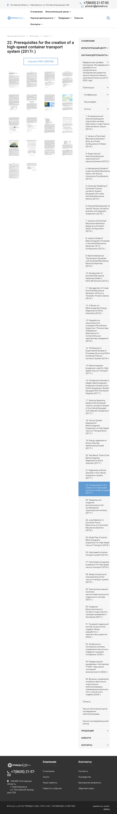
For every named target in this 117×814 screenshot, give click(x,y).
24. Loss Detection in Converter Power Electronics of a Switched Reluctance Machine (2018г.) (97, 525)
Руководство (84, 777)
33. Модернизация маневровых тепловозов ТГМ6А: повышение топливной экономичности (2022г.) (97, 666)
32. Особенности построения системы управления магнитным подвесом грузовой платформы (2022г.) (97, 649)
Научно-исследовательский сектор (95, 722)
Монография (90, 102)
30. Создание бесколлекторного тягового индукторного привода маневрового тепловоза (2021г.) (96, 611)
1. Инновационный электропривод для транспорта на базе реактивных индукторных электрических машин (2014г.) (98, 122)
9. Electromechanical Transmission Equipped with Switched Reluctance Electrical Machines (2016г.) (97, 261)
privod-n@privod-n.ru (96, 6)
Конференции (90, 95)
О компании (36, 11)
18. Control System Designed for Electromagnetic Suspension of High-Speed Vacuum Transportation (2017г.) (97, 426)
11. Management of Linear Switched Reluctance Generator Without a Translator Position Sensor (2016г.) (97, 293)
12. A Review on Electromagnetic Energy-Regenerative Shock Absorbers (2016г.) (96, 309)
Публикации (34, 36)
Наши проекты (50, 782)
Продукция (63, 18)
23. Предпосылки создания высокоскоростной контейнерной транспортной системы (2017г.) (96, 506)
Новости (78, 18)
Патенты (87, 701)
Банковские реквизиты (89, 782)
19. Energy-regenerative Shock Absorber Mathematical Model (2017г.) (96, 444)
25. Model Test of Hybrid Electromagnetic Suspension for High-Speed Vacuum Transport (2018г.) (98, 541)
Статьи (46, 36)
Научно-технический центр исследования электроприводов (95, 711)
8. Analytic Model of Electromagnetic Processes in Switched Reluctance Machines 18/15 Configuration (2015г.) (98, 243)
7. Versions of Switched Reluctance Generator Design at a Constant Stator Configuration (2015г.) (96, 226)
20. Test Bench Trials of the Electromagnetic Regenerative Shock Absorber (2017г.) (97, 459)
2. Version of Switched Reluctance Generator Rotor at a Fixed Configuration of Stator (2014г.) (96, 141)
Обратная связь (86, 788)
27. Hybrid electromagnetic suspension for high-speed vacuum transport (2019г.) (97, 564)
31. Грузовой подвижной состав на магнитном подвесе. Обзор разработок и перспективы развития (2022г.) (97, 630)
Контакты (35, 24)
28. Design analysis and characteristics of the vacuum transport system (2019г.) (97, 578)
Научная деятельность (41, 18)
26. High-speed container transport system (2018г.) (97, 553)
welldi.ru (106, 809)
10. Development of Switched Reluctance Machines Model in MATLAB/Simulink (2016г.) (97, 277)
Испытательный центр (57, 11)
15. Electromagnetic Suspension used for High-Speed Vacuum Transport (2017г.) (97, 369)
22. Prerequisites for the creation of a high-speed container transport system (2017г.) (98, 489)
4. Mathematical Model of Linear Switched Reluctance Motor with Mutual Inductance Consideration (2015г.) (98, 173)
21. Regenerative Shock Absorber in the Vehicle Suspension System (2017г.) (96, 474)
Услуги (46, 777)
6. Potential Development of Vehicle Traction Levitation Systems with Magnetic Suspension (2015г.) (98, 210)
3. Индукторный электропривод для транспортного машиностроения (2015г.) (97, 157)
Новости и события (52, 788)
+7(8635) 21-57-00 (96, 3)
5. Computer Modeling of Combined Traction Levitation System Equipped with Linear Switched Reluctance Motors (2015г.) (96, 192)
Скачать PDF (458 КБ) (41, 61)
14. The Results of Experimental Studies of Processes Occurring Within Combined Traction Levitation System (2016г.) (98, 353)
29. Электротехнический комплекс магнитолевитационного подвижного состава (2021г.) (97, 594)
